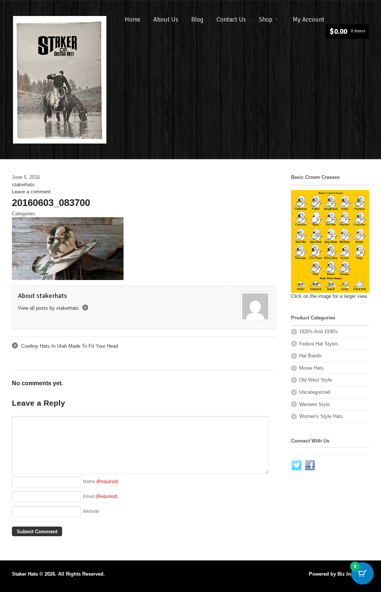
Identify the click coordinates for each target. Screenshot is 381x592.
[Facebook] (310, 465)
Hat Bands (310, 355)
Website (91, 511)
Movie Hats (311, 368)
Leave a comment (31, 191)
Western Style (314, 404)
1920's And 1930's (318, 331)
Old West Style (315, 380)
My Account (308, 19)
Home (132, 19)
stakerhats (23, 184)
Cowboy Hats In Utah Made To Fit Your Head (65, 346)
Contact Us (231, 19)
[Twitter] (297, 465)
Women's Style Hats (321, 416)
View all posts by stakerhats (52, 308)
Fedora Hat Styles (318, 344)
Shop (265, 19)
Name (100, 481)
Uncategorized (314, 392)
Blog (197, 19)
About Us (165, 19)
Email (100, 496)
